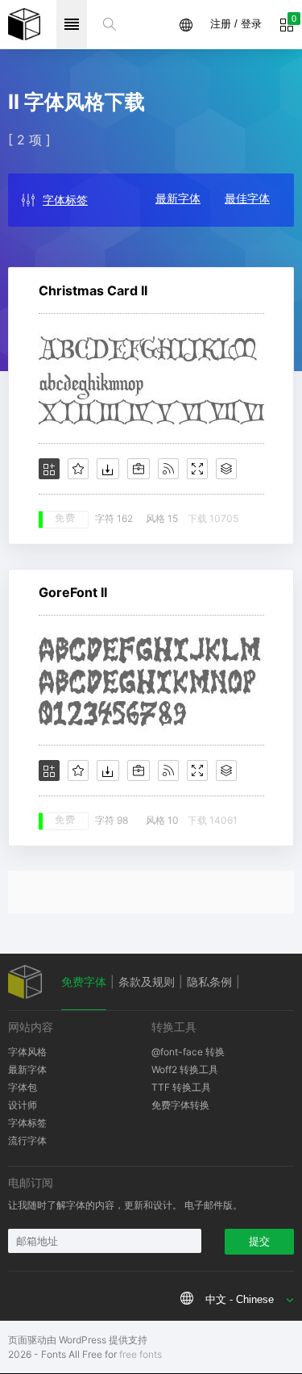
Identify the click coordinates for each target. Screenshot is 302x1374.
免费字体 (83, 981)
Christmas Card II (93, 290)
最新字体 (178, 198)
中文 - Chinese (239, 1299)
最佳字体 (247, 198)
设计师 (22, 1105)
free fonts (140, 1354)
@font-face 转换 (188, 1052)
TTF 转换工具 (181, 1087)
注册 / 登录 (236, 24)
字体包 (22, 1087)
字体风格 (27, 1052)
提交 (259, 1241)
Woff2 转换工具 (184, 1069)
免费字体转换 (180, 1105)
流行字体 (27, 1140)
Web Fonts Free (24, 24)
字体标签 (65, 200)
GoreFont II (73, 592)
